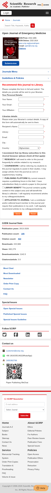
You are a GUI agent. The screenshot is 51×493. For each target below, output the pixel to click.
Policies (32, 450)
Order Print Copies (10, 462)
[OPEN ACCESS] (43, 4)
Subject (5, 431)
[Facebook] (16, 334)
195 (22, 234)
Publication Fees (35, 442)
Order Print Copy (11, 284)
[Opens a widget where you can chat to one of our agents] (40, 488)
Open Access (33, 454)
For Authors (33, 434)
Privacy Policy (33, 469)
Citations (22, 49)
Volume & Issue (8, 477)
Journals (16, 20)
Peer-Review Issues (36, 438)
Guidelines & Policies (13, 78)
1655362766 (11, 360)
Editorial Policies (35, 431)
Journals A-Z (7, 427)
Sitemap (5, 438)
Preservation (33, 462)
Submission (11, 63)
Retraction (32, 465)
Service (6, 450)
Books (4, 434)
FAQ (5, 294)
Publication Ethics (35, 458)
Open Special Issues (12, 308)
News (4, 446)
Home (7, 20)
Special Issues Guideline (14, 319)
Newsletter (8, 278)
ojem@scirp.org (31, 46)
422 (19, 239)
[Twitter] (4, 334)
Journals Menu (9, 72)
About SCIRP (35, 423)
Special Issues (34, 446)
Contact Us (8, 289)
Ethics (30, 427)
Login (6, 13)
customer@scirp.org (15, 351)
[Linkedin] (28, 334)
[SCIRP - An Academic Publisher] (19, 4)
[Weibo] (40, 334)
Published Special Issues (15, 314)
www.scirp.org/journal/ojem (28, 43)
